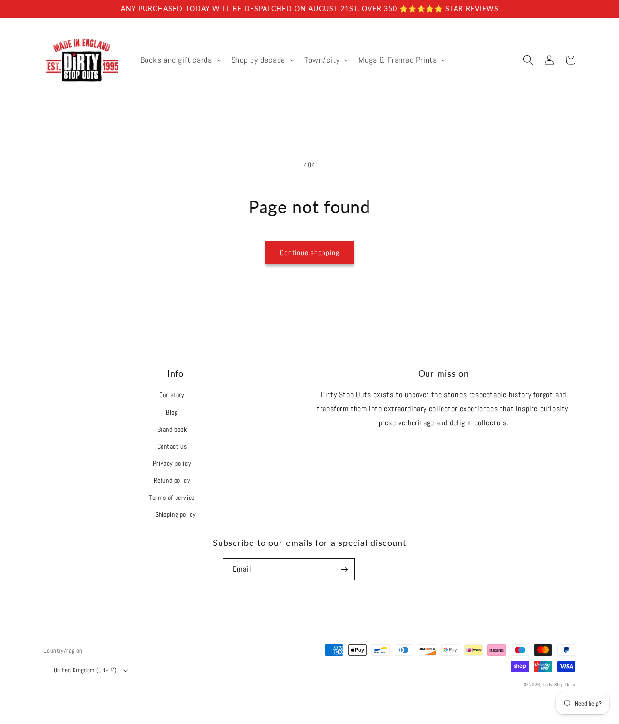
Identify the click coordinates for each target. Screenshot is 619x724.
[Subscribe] (344, 569)
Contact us (172, 446)
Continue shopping (309, 252)
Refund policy (172, 480)
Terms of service (172, 497)
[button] (179, 59)
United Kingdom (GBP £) (85, 670)
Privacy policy (172, 463)
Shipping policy (175, 514)
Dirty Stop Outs (559, 684)
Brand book (172, 429)
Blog (171, 412)
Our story (171, 395)
